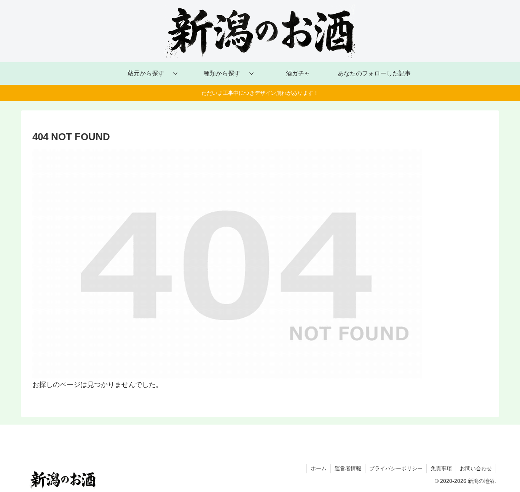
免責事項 (441, 468)
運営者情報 (348, 468)
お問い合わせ (476, 468)
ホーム (319, 468)
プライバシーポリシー (396, 468)
